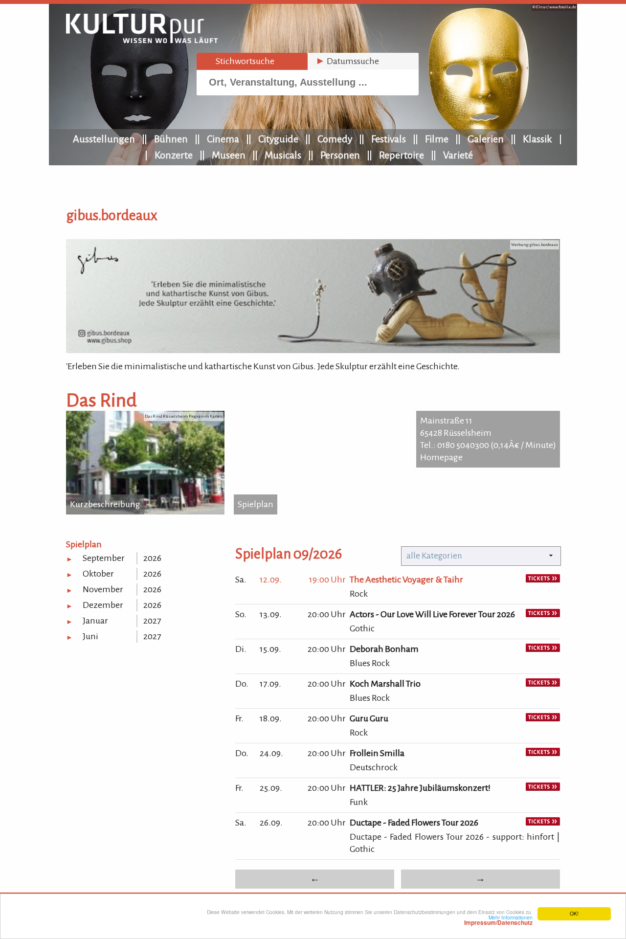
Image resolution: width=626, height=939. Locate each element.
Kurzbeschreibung (105, 504)
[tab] (252, 61)
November (103, 589)
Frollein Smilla (377, 753)
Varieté (458, 155)
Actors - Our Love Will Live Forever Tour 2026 (432, 614)
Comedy (334, 139)
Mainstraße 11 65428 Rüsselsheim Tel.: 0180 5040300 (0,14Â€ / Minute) (488, 433)
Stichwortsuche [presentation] (239, 61)
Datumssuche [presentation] (347, 61)
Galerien (486, 139)
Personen (340, 155)
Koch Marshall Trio (385, 684)
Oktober (98, 574)
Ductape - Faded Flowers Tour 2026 (414, 822)
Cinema (223, 139)
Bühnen (171, 139)
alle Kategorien (434, 555)
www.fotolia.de (562, 7)
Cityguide (278, 139)
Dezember (103, 605)
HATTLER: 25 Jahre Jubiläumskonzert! (420, 788)
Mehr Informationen (498, 920)
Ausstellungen (104, 139)
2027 (152, 621)
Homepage (441, 457)
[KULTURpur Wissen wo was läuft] (142, 40)
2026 (152, 558)
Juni (90, 636)
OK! (574, 913)
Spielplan (255, 504)
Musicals (283, 155)
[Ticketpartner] (543, 579)
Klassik (537, 139)
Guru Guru (369, 718)
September (104, 558)
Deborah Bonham (384, 649)
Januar (95, 621)
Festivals (388, 139)
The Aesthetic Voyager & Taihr (406, 579)
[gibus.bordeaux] (313, 350)
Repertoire (401, 155)
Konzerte (174, 155)
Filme (436, 139)
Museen (229, 155)
